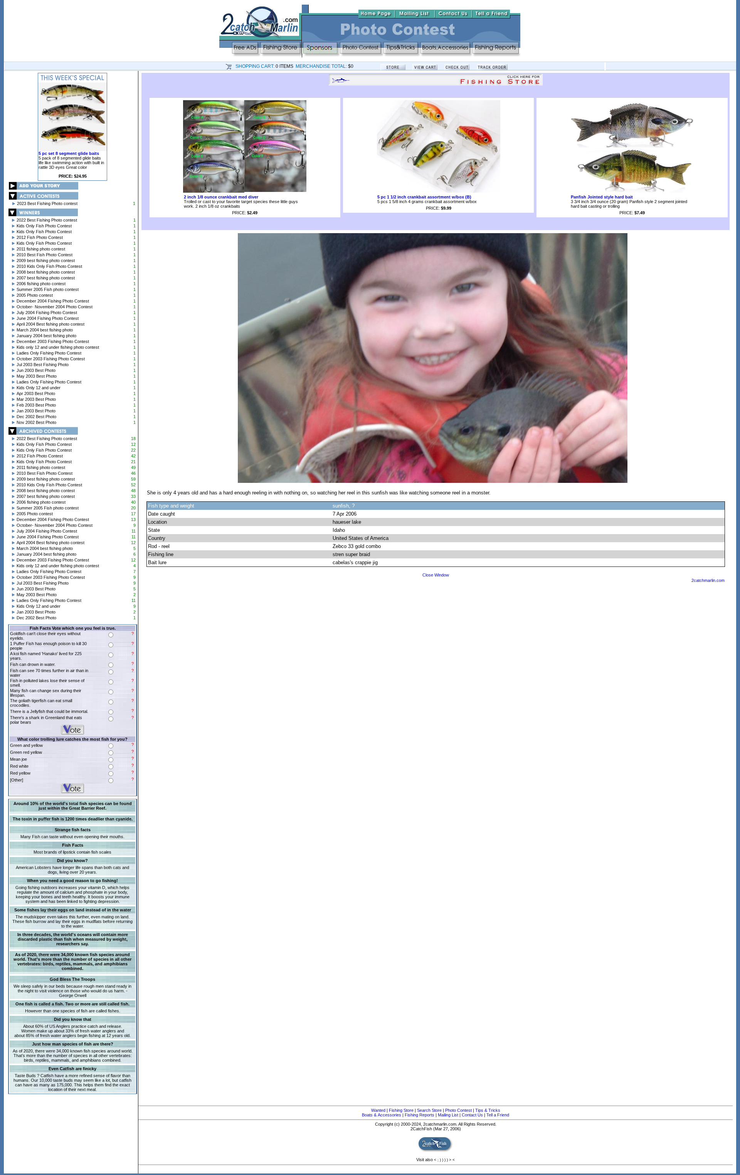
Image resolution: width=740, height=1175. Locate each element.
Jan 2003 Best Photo (36, 410)
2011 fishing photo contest (41, 249)
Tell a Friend (497, 1115)
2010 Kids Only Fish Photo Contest (49, 266)
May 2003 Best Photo (37, 376)
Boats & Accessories (381, 1115)
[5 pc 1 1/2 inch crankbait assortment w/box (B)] (438, 191)
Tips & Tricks (487, 1110)
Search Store (429, 1110)
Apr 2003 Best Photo (36, 393)
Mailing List (448, 1115)
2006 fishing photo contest (41, 283)
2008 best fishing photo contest (46, 272)
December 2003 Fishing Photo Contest (53, 341)
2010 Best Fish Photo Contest (44, 254)
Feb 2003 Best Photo (36, 405)
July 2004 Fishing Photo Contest (47, 312)
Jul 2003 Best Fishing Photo (43, 364)
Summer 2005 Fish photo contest (48, 289)
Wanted (378, 1110)
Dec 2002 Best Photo (36, 416)
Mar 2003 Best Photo (36, 399)
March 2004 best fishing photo (45, 330)
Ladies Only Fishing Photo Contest (49, 353)
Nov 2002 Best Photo (36, 422)
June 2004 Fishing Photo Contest (48, 318)
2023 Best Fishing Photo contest (47, 203)
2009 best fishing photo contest (46, 260)
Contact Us (472, 1115)
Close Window (435, 575)
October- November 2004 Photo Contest (54, 306)
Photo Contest (458, 1110)
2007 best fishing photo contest (46, 278)
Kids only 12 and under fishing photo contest (58, 347)
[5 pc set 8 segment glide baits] (72, 149)
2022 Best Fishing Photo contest (47, 220)
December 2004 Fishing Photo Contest (53, 301)
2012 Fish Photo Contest (40, 237)
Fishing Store (401, 1110)
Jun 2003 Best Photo (36, 370)
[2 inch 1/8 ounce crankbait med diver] (244, 191)
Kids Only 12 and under (39, 387)
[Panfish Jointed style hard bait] (632, 191)
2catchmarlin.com (708, 580)
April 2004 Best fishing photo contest (50, 324)
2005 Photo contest (35, 295)
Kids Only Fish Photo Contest (44, 226)
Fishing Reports (419, 1115)
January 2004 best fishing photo (46, 335)
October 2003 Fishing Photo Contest (51, 358)
